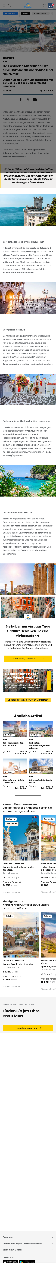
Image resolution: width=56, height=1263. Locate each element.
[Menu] (4, 5)
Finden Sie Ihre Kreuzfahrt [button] (26, 1028)
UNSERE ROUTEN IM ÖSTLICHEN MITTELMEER (28, 700)
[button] (44, 5)
